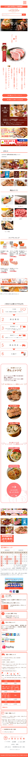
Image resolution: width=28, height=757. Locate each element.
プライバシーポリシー (9, 731)
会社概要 (14, 741)
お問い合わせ (8, 746)
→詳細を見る (4, 630)
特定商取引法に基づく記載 (10, 729)
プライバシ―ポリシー (15, 749)
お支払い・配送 (14, 744)
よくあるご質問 (21, 741)
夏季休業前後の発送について (13, 154)
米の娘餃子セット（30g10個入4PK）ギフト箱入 (23, 252)
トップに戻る (7, 741)
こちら (13, 617)
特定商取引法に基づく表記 (19, 746)
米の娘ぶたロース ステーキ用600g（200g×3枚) (5, 270)
